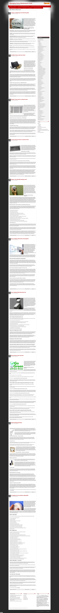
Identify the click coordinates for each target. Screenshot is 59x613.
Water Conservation (40, 118)
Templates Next (42, 611)
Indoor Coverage (40, 78)
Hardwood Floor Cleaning (41, 68)
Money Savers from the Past (17, 355)
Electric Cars (44, 595)
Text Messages (40, 110)
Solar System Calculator (46, 604)
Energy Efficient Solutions (42, 597)
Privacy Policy (39, 128)
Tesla (39, 109)
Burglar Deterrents (40, 47)
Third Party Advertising (41, 132)
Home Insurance (40, 76)
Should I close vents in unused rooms (19, 99)
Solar (39, 102)
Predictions (39, 86)
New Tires (39, 85)
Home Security (40, 77)
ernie (12, 13)
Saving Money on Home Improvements (36, 6)
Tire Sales (39, 114)
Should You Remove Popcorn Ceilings (15, 598)
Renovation (40, 603)
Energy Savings (16, 13)
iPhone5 (40, 44)
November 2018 (26, 599)
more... (33, 51)
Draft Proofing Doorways (16, 422)
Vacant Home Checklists (41, 116)
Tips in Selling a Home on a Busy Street (15, 597)
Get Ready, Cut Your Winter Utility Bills (19, 495)
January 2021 (25, 597)
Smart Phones (40, 101)
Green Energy (45, 597)
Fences (39, 61)
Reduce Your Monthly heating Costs (19, 179)
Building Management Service (42, 46)
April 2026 (25, 595)
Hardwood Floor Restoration (42, 600)
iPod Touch (40, 45)
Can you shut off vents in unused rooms (20, 139)
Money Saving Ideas (40, 83)
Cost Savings (15, 180)
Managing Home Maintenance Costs (21, 3)
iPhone (41, 602)
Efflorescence (40, 53)
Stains (39, 108)
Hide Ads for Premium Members (42, 127)
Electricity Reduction (41, 55)
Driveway (39, 52)
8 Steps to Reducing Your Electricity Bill (20, 12)
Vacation (39, 117)
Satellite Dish (40, 93)
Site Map (40, 124)
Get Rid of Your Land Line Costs (18, 55)
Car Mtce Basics (39, 595)
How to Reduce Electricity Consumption (20, 238)
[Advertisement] (20, 16)
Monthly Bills (40, 84)
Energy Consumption (42, 596)
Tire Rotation (47, 605)
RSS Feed (47, 3)
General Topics (16, 356)
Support (40, 125)
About (15, 6)
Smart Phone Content (41, 100)
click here (12, 490)
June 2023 (25, 596)
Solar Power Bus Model (41, 106)
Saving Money (40, 94)
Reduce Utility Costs (13, 51)
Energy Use (39, 60)
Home (11, 6)
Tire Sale (38, 606)
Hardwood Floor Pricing (41, 70)
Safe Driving (39, 92)
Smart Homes (40, 99)
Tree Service (39, 115)
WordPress (48, 611)
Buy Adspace (39, 126)
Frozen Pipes (15, 140)
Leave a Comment (28, 51)
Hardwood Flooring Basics (40, 598)
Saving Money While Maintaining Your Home (23, 6)
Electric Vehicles (40, 54)
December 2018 (26, 598)
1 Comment (27, 235)
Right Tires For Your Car (41, 91)
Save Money (41, 604)
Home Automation (40, 75)
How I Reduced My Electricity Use (18, 292)
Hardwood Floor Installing (41, 69)
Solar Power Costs (40, 107)
